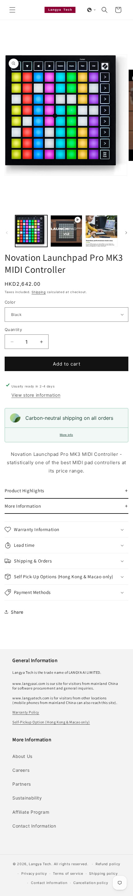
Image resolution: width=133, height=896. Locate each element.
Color (10, 302)
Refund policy (108, 864)
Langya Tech (40, 864)
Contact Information (34, 825)
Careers (20, 770)
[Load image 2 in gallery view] (101, 231)
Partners (21, 784)
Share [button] (17, 612)
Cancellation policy (90, 883)
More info (66, 434)
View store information (35, 395)
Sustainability (27, 797)
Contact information (49, 883)
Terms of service (68, 873)
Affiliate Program (30, 812)
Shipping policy (103, 873)
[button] (12, 10)
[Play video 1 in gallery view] (66, 231)
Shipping (39, 292)
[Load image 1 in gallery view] (31, 231)
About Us (22, 756)
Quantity (13, 329)
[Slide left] (7, 232)
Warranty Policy (25, 712)
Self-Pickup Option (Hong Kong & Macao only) (51, 722)
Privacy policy (34, 873)
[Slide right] (126, 232)
